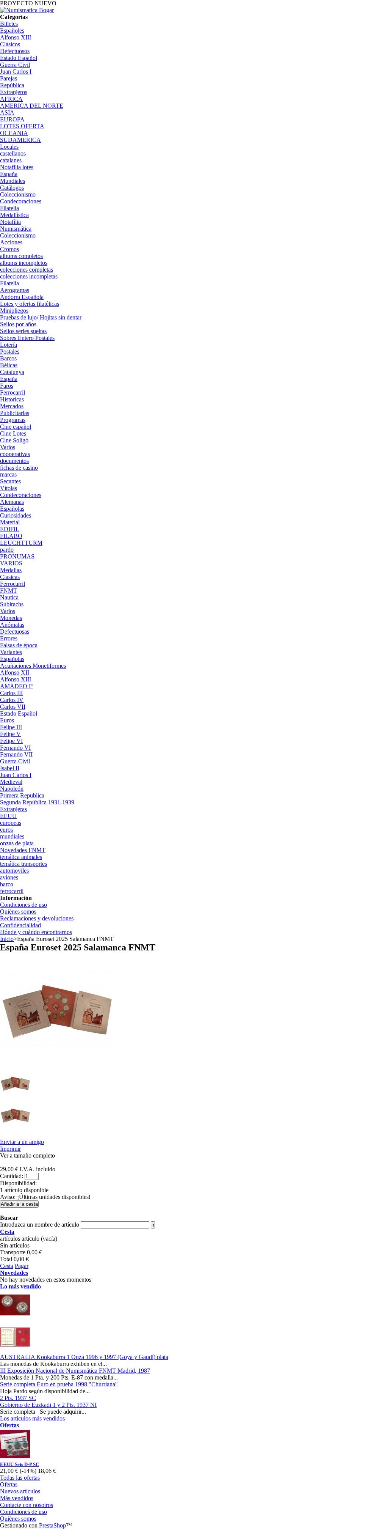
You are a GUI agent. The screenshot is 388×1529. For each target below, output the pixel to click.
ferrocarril (11, 891)
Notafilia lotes (16, 167)
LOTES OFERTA (22, 126)
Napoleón (11, 788)
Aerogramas (14, 290)
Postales (9, 351)
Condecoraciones (20, 201)
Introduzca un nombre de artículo (39, 1224)
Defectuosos (15, 51)
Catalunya (12, 372)
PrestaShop (52, 1525)
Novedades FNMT (22, 850)
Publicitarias (14, 413)
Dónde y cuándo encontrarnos (36, 932)
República (12, 85)
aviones (9, 877)
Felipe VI (11, 741)
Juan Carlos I (15, 71)
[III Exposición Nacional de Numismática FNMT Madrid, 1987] (15, 1350)
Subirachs (11, 604)
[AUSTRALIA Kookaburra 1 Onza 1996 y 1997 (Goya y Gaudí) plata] (15, 1318)
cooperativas (15, 454)
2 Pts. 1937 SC (18, 1398)
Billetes (9, 23)
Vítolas (8, 488)
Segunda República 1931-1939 (37, 802)
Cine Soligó (14, 440)
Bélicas (8, 365)
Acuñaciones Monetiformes (33, 665)
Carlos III (11, 693)
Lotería (8, 344)
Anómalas (12, 624)
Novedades (14, 1272)
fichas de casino (19, 467)
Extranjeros (13, 92)
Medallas (11, 570)
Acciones (11, 242)
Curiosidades (15, 515)
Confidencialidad (20, 925)
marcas (8, 474)
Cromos (9, 249)
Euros (7, 720)
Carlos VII (12, 706)
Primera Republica (22, 795)
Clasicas (10, 577)
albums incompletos (23, 263)
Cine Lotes (13, 433)
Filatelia (9, 208)
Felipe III (11, 727)
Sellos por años (18, 324)
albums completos (21, 256)
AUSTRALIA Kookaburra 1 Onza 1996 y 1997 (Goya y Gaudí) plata (84, 1357)
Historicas (12, 399)
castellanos (13, 153)
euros (6, 829)
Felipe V (10, 734)
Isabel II (9, 768)
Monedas (11, 618)
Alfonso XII (14, 672)
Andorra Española (22, 297)
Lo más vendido (20, 1286)
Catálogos (12, 187)
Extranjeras (13, 809)
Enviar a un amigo (22, 1142)
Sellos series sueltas (23, 331)
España (8, 174)
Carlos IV (11, 700)
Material (10, 522)
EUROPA (12, 119)
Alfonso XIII (15, 37)
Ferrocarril (12, 392)
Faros (6, 385)
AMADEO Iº (16, 686)
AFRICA (11, 99)
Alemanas (12, 502)
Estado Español (18, 58)
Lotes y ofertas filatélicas (29, 303)
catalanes (11, 160)
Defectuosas (14, 631)
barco (6, 884)
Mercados (11, 406)
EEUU (8, 816)
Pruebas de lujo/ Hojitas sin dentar (40, 317)
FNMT (8, 590)
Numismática (15, 228)
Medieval (11, 782)
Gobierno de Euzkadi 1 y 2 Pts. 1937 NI (48, 1405)
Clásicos (10, 44)
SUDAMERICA (20, 140)
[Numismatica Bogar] (27, 10)
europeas (10, 823)
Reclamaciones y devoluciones (37, 918)
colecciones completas (26, 269)
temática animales (21, 857)
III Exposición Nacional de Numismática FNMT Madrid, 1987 (75, 1370)
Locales (9, 146)
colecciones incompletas (29, 276)
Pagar (21, 1266)
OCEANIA (14, 133)
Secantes (10, 481)
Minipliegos (14, 310)
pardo (7, 549)
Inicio (7, 939)
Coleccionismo (18, 194)
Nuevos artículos (20, 1491)
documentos (14, 461)
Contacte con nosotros (26, 1505)
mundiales (12, 836)
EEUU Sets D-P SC (19, 1464)
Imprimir (10, 1148)
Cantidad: (11, 1176)
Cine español (15, 426)
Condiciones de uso (23, 904)
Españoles (12, 30)
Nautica (9, 597)
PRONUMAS (17, 556)
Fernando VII (16, 754)
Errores (8, 638)
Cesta (7, 1232)
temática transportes (23, 863)
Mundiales (12, 181)
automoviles (14, 870)
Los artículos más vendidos (32, 1418)
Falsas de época (19, 645)
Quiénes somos (18, 911)
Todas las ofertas (20, 1477)
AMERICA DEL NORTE (31, 105)
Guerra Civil (15, 64)
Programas (12, 420)
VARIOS (11, 563)
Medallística (14, 215)
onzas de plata (17, 843)
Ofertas (9, 1425)
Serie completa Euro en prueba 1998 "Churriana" (59, 1384)
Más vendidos (16, 1498)
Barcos (8, 358)
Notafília (10, 222)
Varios (7, 447)
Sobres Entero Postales (27, 338)
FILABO (11, 536)
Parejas (8, 78)
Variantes (11, 652)
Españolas (12, 508)
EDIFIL (9, 529)
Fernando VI (15, 747)
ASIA (7, 112)
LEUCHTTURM (21, 543)
